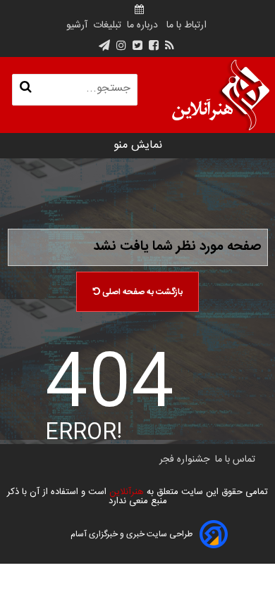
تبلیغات (105, 25)
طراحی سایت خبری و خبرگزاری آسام (131, 534)
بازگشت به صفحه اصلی (141, 292)
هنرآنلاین (125, 492)
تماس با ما (235, 459)
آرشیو (76, 25)
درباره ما (142, 25)
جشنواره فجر (184, 459)
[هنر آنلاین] (220, 95)
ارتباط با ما (186, 25)
